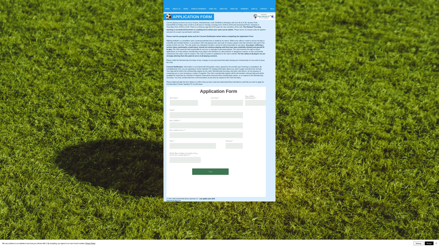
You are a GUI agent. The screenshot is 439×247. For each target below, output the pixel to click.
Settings (418, 243)
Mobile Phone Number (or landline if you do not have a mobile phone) (184, 154)
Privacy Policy (90, 243)
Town (171, 141)
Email (172, 110)
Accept (429, 243)
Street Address (174, 120)
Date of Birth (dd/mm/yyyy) (250, 97)
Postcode (229, 141)
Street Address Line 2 (177, 130)
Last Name (214, 98)
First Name (173, 98)
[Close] (436, 243)
